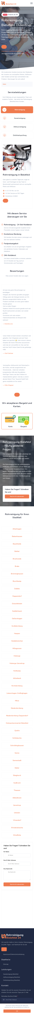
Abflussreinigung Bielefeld (11, 977)
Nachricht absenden (17, 884)
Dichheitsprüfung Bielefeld (11, 980)
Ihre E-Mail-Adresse (10, 860)
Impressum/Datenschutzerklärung (13, 954)
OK (17, 1011)
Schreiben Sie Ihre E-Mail (9, 996)
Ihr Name (6, 852)
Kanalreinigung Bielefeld (10, 974)
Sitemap (5, 964)
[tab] (17, 109)
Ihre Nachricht (8, 869)
